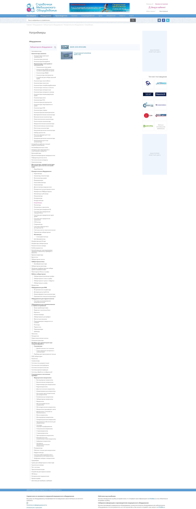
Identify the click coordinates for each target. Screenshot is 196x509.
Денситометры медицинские (43, 187)
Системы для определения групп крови (44, 215)
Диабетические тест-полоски (45, 348)
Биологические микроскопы (44, 382)
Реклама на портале (161, 4)
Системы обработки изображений (42, 372)
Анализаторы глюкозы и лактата (44, 87)
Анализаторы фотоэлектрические (44, 112)
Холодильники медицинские (40, 476)
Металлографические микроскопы (43, 404)
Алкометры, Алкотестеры (41, 176)
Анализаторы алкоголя (41, 59)
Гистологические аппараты (40, 160)
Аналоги (74, 16)
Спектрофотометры (42, 236)
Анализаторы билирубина (42, 61)
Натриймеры (38, 202)
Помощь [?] (149, 4)
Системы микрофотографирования (44, 425)
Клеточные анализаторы (41, 128)
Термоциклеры (38, 329)
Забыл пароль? (150, 11)
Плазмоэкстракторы (38, 340)
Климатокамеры (39, 314)
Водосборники (38, 169)
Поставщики (31, 16)
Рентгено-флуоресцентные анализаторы (42, 135)
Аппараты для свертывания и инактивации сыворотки (40, 150)
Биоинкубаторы (36, 153)
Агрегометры (38, 173)
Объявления (111, 16)
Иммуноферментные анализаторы (44, 294)
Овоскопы (34, 333)
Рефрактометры (39, 452)
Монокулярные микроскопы (44, 417)
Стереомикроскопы (42, 433)
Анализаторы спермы (40, 110)
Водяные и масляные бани (42, 310)
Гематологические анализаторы (43, 119)
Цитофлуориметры (39, 239)
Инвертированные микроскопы (46, 391)
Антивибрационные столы (40, 147)
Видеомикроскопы (42, 386)
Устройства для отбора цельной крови (46, 78)
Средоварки (35, 460)
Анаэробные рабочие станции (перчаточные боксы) (41, 144)
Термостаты (37, 327)
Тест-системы (36, 467)
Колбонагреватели (37, 248)
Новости (122, 16)
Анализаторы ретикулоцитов (43, 102)
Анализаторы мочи (40, 98)
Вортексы (37, 312)
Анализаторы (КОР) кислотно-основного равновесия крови (45, 70)
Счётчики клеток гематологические (45, 230)
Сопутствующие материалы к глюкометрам (45, 351)
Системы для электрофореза (40, 365)
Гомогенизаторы (37, 162)
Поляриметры (38, 448)
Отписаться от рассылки (34, 507)
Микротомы (35, 285)
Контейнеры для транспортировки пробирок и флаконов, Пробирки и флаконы (42, 251)
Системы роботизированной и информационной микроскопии (43, 455)
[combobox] (43, 47)
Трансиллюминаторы (38, 469)
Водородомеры (38, 180)
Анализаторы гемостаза (41, 83)
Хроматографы (36, 478)
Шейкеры (37, 331)
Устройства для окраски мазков (41, 471)
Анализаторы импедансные (42, 90)
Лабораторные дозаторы (39, 266)
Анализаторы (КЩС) (42, 73)
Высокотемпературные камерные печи (43, 155)
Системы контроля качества (40, 367)
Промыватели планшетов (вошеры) (45, 296)
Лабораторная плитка (38, 259)
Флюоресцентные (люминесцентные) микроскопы (46, 438)
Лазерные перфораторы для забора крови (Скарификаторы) (42, 269)
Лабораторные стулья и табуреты (44, 280)
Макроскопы (40, 401)
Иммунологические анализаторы (44, 123)
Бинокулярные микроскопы (44, 380)
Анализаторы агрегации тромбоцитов (41, 56)
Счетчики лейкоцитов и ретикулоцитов (41, 227)
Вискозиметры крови (40, 178)
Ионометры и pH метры (41, 193)
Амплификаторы (37, 51)
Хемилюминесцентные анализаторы (41, 141)
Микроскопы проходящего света (46, 409)
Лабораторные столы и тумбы (43, 278)
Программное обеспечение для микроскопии (46, 422)
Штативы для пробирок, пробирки (42, 480)
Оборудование (45, 16)
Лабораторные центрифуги (42, 317)
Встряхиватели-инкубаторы (42, 289)
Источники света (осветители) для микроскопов (45, 394)
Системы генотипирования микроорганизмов (42, 301)
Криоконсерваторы (37, 255)
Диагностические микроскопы (45, 389)
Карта (131, 16)
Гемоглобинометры (40, 182)
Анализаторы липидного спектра (44, 92)
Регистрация (163, 11)
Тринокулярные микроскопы (45, 435)
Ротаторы (37, 325)
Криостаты (35, 257)
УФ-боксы (34, 474)
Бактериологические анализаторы (44, 114)
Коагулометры (38, 196)
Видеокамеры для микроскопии (46, 384)
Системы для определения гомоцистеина (42, 212)
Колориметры (38, 198)
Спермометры (38, 224)
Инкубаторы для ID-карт (39, 241)
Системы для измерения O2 (42, 209)
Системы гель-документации (40, 363)
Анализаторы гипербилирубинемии (45, 85)
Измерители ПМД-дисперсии (43, 191)
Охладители (35, 336)
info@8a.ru (152, 499)
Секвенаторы (36, 361)
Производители (61, 16)
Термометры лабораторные (42, 232)
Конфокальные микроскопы (44, 397)
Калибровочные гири (40, 264)
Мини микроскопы (42, 415)
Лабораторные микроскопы (44, 399)
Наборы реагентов (39, 132)
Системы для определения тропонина (42, 219)
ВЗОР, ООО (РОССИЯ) (78, 47)
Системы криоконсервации (40, 370)
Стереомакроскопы (42, 431)
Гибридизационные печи (39, 157)
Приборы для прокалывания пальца (45, 354)
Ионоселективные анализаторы (43, 126)
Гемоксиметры (38, 185)
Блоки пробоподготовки (41, 308)
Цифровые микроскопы (43, 441)
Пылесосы (35, 358)
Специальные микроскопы (44, 428)
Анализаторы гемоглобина (42, 81)
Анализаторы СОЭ (39, 108)
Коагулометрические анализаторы (44, 130)
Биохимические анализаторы (43, 117)
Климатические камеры (39, 245)
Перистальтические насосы (40, 338)
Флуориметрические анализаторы (44, 138)
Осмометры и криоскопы (41, 207)
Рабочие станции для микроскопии (44, 450)
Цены (100, 16)
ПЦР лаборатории (37, 356)
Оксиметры (37, 205)
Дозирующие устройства (41, 292)
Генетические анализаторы (42, 121)
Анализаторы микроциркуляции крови (44, 95)
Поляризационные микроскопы (46, 419)
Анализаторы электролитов (44, 75)
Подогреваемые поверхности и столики (43, 322)
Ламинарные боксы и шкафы (40, 272)
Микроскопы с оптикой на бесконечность (44, 412)
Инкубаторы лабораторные (40, 243)
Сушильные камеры (38, 465)
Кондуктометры (38, 200)
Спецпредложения (88, 16)
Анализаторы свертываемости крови (43, 105)
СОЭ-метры (37, 222)
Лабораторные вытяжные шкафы (44, 276)
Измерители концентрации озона (44, 189)
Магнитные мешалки (40, 319)
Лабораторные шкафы (40, 283)
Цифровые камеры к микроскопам (44, 458)
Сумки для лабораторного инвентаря (43, 462)
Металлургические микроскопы (46, 407)
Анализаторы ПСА (39, 100)
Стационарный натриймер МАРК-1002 (82, 53)
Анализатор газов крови (43, 67)
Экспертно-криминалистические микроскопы (43, 445)
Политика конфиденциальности (37, 505)
